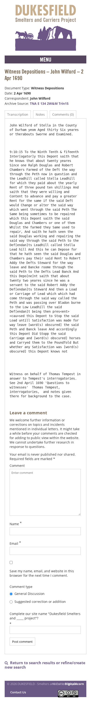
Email (14, 543)
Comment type (21, 586)
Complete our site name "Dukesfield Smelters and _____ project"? (45, 615)
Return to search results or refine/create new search (45, 665)
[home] (45, 28)
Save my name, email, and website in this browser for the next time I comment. (42, 573)
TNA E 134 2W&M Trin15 (49, 103)
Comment (17, 465)
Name (14, 524)
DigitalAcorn (74, 684)
